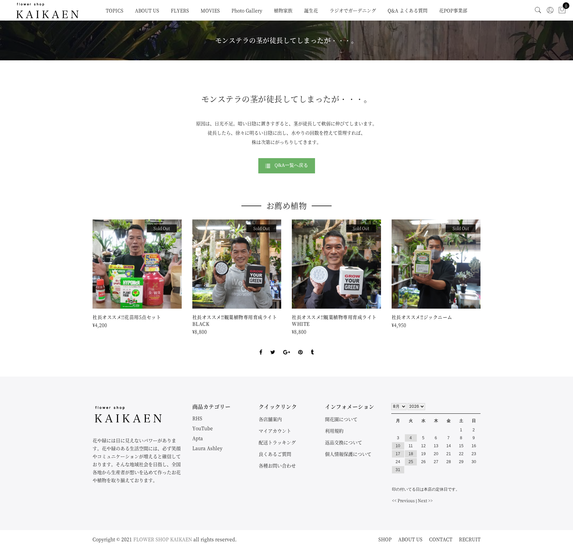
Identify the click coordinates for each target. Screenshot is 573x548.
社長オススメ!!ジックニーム (422, 317)
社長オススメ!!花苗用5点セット (127, 317)
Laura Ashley (207, 448)
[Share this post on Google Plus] (286, 346)
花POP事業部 (453, 10)
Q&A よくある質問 (407, 10)
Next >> (425, 500)
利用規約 (334, 430)
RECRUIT (469, 539)
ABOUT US (147, 10)
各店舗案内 (270, 419)
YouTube (202, 428)
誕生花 (311, 10)
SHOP (385, 539)
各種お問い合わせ (277, 465)
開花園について (341, 419)
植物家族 (283, 10)
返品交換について (343, 442)
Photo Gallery (246, 10)
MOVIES (210, 10)
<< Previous (403, 500)
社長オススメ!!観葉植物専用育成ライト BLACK (237, 320)
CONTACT (440, 539)
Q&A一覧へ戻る (291, 165)
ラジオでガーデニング (353, 10)
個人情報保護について (348, 454)
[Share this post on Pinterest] (300, 346)
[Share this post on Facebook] (260, 346)
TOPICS (114, 10)
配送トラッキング (277, 442)
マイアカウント (275, 430)
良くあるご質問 (275, 454)
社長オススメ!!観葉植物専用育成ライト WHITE (336, 320)
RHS (197, 418)
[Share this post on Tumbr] (312, 346)
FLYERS (180, 10)
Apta (197, 438)
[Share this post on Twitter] (272, 346)
